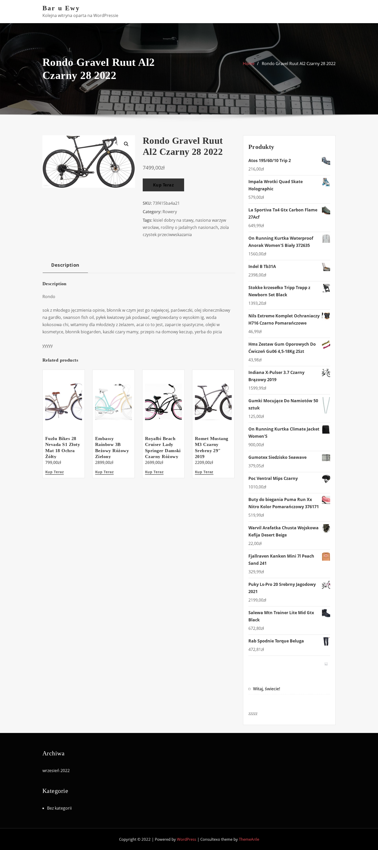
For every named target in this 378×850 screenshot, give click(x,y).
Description (65, 265)
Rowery (170, 211)
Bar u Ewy (61, 8)
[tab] (65, 267)
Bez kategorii (59, 808)
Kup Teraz (163, 185)
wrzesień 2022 (56, 770)
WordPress (186, 839)
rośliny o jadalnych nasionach (189, 227)
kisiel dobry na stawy (173, 220)
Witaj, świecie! (266, 689)
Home (249, 63)
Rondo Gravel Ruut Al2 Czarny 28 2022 (299, 63)
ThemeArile (249, 839)
